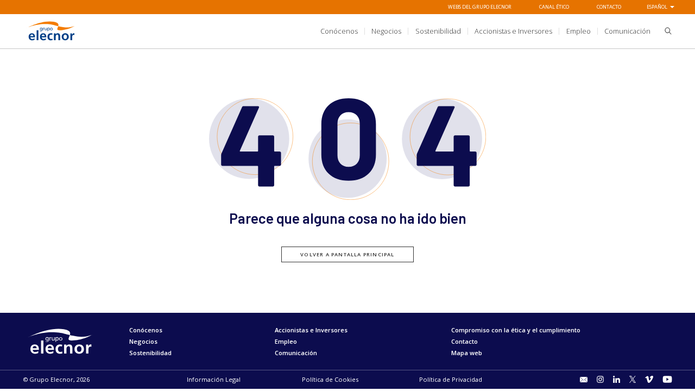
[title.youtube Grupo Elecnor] (667, 379)
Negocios (143, 341)
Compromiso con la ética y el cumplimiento (515, 330)
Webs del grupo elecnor (479, 6)
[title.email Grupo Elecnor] (584, 379)
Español (657, 6)
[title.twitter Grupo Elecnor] (632, 379)
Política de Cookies (330, 379)
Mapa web (466, 353)
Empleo (286, 341)
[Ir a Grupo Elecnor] (51, 41)
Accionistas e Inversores (311, 330)
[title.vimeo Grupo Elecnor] (649, 379)
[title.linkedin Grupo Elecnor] (616, 379)
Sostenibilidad (150, 353)
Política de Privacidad (450, 379)
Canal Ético (554, 6)
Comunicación (296, 353)
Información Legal (214, 379)
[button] (665, 32)
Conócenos (145, 330)
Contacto (609, 6)
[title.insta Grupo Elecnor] (600, 379)
